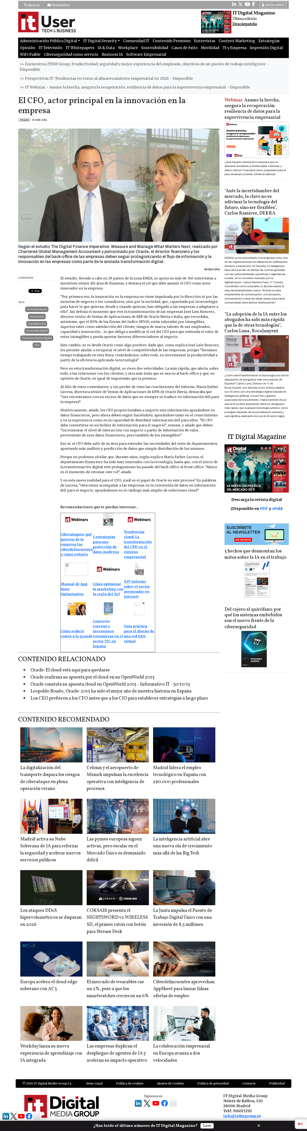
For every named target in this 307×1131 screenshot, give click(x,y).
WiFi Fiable (30, 54)
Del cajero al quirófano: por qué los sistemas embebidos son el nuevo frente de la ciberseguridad (253, 618)
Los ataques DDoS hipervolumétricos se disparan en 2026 (51, 917)
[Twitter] (240, 4)
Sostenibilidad (154, 47)
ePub (276, 508)
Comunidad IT (136, 41)
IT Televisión (50, 47)
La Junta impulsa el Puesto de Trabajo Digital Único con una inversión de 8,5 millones (182, 917)
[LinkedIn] (234, 4)
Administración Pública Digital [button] (48, 41)
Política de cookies (129, 1083)
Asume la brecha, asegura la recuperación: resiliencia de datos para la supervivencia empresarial (252, 109)
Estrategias (269, 41)
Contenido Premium (172, 41)
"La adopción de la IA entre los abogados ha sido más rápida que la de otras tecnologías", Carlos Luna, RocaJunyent (256, 323)
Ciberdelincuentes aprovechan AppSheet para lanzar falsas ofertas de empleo (184, 989)
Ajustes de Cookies (170, 1083)
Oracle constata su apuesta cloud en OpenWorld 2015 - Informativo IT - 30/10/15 (110, 684)
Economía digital (36, 330)
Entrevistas (204, 41)
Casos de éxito (184, 47)
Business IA (112, 54)
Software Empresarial (146, 54)
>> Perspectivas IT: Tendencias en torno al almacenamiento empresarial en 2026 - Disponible (106, 78)
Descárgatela (244, 24)
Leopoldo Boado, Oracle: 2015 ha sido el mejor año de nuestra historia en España (111, 691)
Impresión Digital (266, 47)
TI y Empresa (234, 47)
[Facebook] (253, 4)
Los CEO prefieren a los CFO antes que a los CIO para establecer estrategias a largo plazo (119, 698)
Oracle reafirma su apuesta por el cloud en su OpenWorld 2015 (92, 677)
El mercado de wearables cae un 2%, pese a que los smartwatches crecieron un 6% (118, 989)
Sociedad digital (37, 309)
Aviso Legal (94, 1083)
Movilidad (210, 47)
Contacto (249, 1083)
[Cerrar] (258, 1125)
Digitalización (37, 323)
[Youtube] (247, 4)
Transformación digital (37, 338)
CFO (36, 345)
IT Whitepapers (80, 47)
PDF (264, 508)
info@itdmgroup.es (242, 1116)
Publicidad (277, 1083)
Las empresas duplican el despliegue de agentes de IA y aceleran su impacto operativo (117, 1053)
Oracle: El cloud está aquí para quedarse (70, 670)
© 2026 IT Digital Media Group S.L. (47, 1083)
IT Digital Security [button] (100, 41)
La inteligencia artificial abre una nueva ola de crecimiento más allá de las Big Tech (182, 846)
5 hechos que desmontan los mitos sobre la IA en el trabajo (255, 554)
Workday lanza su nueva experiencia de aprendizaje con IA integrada (51, 1053)
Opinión (27, 47)
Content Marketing (237, 41)
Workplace (128, 47)
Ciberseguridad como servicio (71, 54)
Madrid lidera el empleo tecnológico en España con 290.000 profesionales (179, 775)
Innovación (37, 316)
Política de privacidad (213, 1083)
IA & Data (106, 47)
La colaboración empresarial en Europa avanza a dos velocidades (181, 1053)
